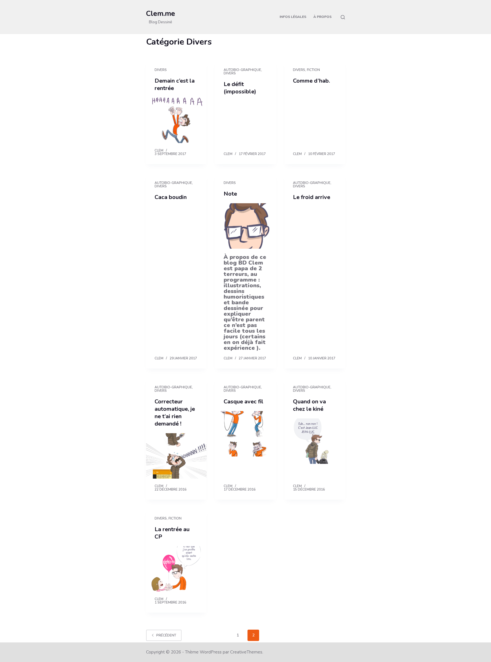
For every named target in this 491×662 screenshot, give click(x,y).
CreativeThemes (246, 652)
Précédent (166, 635)
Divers (161, 70)
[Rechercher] (343, 17)
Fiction (313, 70)
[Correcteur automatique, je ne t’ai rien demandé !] (176, 456)
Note (230, 194)
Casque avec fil (243, 401)
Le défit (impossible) (240, 87)
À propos (322, 16)
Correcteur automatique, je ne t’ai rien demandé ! (175, 413)
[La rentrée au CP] (176, 569)
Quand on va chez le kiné (309, 405)
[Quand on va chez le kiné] (314, 441)
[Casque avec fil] (245, 433)
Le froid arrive (311, 197)
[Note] (245, 226)
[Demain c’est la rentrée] (176, 120)
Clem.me (160, 13)
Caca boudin (171, 197)
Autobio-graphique (242, 70)
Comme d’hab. (311, 81)
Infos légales (293, 16)
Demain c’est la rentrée (175, 84)
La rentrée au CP (172, 533)
